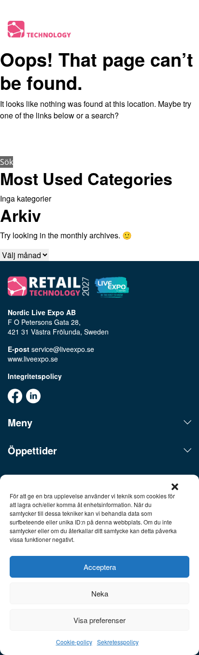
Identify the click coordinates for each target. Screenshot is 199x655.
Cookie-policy (74, 642)
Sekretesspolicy (118, 642)
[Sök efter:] (99, 141)
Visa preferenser (99, 620)
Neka (99, 593)
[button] (175, 487)
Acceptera (100, 567)
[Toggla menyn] (185, 30)
